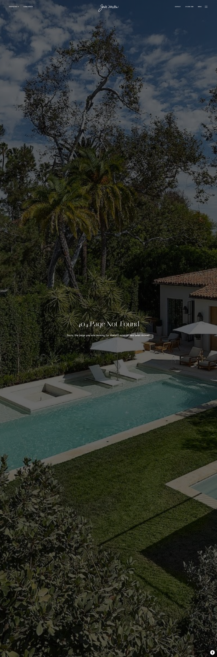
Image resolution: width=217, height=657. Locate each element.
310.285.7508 (189, 6)
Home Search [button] (28, 6)
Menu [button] (200, 6)
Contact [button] (178, 6)
